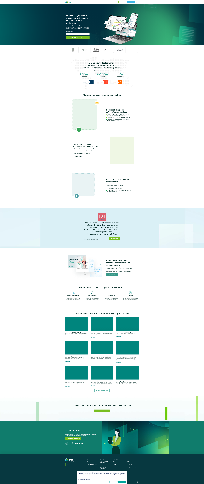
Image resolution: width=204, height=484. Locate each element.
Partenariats (129, 466)
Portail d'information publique (92, 464)
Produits (77, 2)
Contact (128, 461)
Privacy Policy (85, 475)
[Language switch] (137, 2)
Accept (122, 481)
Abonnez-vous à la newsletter (102, 410)
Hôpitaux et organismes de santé (106, 465)
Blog (114, 461)
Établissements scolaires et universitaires (104, 468)
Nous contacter (129, 464)
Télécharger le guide (112, 274)
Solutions (83, 2)
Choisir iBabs (90, 2)
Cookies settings (105, 481)
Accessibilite (115, 466)
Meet (87, 461)
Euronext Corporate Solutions (132, 467)
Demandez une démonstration (73, 438)
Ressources (101, 2)
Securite (114, 464)
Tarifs (97, 2)
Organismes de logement (104, 469)
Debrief (88, 466)
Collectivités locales (103, 464)
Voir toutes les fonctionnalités (102, 390)
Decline (113, 481)
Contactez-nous (70, 464)
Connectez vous (131, 2)
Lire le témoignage (114, 238)
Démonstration (122, 2)
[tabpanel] (102, 227)
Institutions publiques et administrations (104, 462)
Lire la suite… (93, 337)
